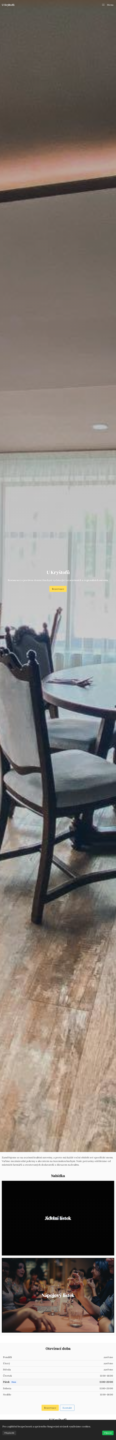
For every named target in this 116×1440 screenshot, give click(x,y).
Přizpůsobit (9, 1433)
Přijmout (108, 1433)
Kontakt (67, 1407)
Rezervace (58, 588)
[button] (107, 5)
